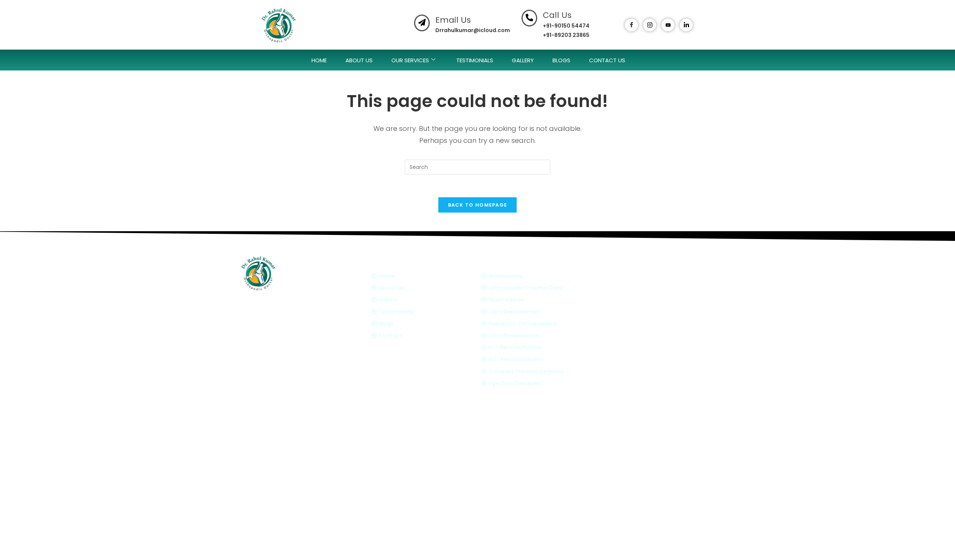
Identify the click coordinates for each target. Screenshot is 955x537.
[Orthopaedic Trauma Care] (538, 288)
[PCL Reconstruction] (538, 347)
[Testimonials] (422, 312)
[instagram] (649, 25)
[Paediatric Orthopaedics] (538, 323)
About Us (359, 60)
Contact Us (607, 60)
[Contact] (422, 335)
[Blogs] (422, 323)
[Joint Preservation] (538, 335)
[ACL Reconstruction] (538, 359)
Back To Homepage (477, 204)
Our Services (410, 60)
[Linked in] (665, 364)
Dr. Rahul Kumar (436, 413)
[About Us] (422, 288)
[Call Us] (529, 18)
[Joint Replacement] (538, 312)
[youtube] (667, 25)
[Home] (422, 276)
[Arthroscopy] (538, 276)
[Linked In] (686, 25)
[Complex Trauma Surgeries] (538, 371)
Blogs (561, 60)
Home (319, 60)
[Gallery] (422, 300)
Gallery (523, 60)
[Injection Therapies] (538, 383)
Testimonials (474, 60)
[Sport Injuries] (538, 300)
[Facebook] (631, 25)
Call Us (557, 15)
